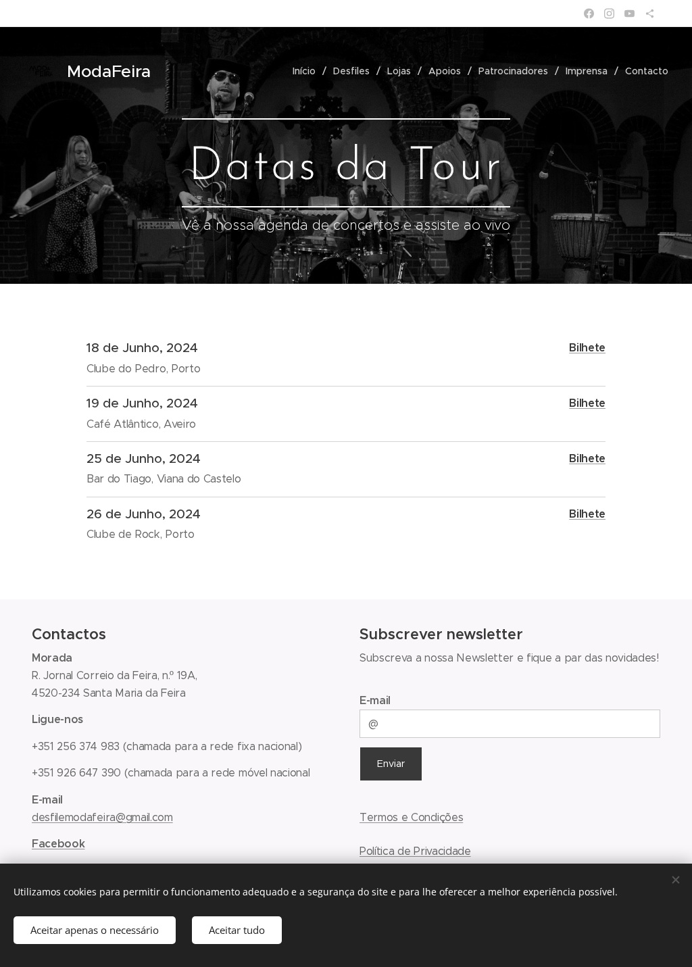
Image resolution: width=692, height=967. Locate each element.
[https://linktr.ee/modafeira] (649, 13)
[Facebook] (588, 13)
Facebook (58, 844)
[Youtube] (629, 13)
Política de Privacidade (415, 851)
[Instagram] (609, 13)
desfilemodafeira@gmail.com (102, 817)
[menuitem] (307, 71)
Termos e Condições (411, 817)
